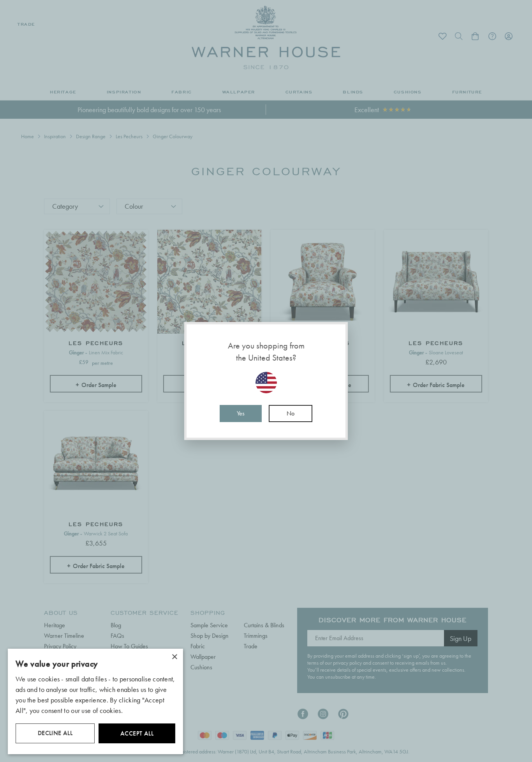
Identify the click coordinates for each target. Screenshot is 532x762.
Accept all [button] (136, 733)
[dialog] (95, 701)
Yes (241, 413)
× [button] (174, 657)
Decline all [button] (55, 733)
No (290, 413)
